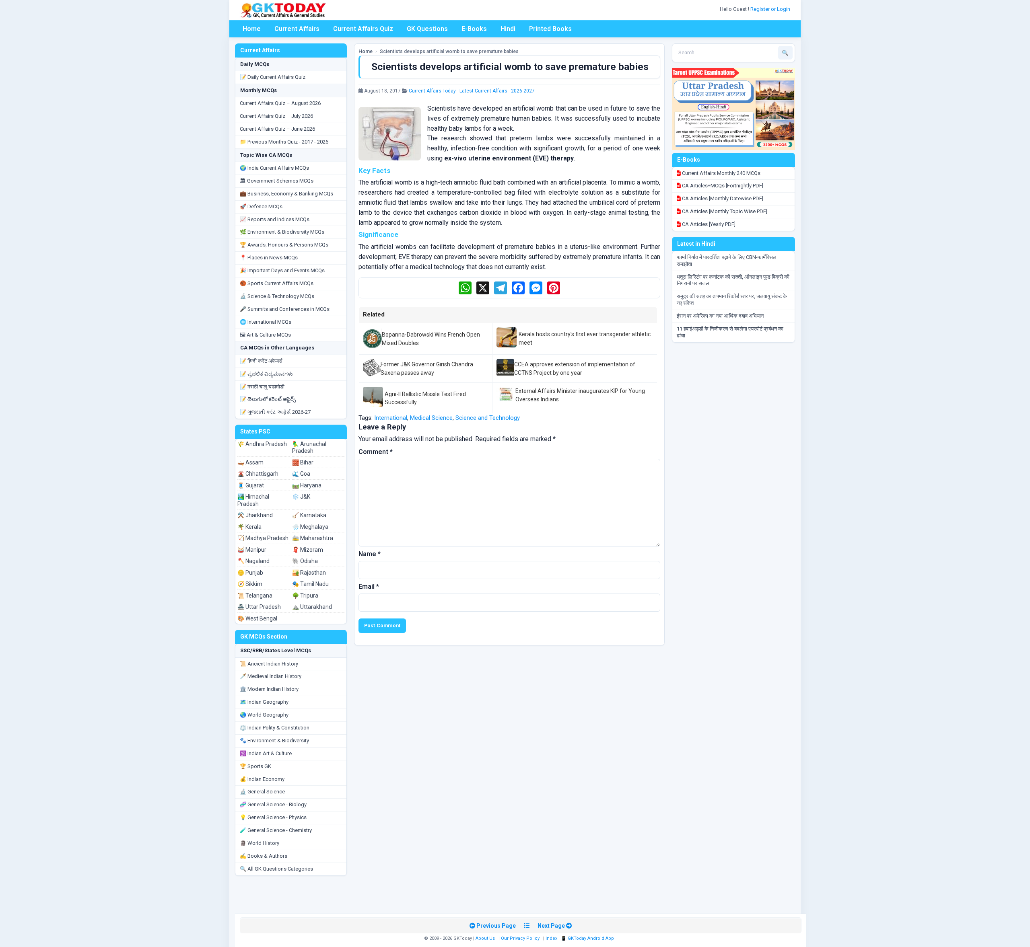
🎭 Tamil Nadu (310, 584)
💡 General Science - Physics (273, 817)
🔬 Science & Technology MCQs (277, 296)
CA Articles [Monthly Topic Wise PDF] (724, 211)
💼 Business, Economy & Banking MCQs (286, 194)
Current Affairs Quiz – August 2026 (280, 103)
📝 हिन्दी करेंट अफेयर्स (261, 361)
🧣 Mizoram (307, 549)
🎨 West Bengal (257, 618)
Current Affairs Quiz (363, 29)
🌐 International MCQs (265, 322)
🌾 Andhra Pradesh (262, 444)
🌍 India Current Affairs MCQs (274, 168)
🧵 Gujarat (250, 485)
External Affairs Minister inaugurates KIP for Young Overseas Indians (580, 395)
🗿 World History (259, 843)
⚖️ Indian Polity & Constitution (274, 728)
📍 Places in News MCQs (269, 258)
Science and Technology (487, 417)
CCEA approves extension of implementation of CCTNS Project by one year (574, 368)
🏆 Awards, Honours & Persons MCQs (284, 245)
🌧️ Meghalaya (310, 527)
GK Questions (427, 29)
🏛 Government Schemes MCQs (276, 181)
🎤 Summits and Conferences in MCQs (285, 309)
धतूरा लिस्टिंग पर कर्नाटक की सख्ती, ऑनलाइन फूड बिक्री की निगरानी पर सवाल (733, 280)
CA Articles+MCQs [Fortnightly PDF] (722, 186)
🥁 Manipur (251, 549)
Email (368, 586)
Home (252, 29)
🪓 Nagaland (253, 561)
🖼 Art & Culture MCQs (265, 335)
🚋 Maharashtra (312, 538)
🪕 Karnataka (309, 515)
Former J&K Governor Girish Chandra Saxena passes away (427, 368)
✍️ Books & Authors (263, 856)
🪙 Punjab (250, 572)
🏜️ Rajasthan (309, 572)
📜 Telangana (254, 595)
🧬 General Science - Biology (273, 804)
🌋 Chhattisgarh (257, 473)
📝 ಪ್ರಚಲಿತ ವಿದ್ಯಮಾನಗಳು (266, 374)
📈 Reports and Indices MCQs (274, 219)
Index (551, 938)
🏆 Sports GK (255, 766)
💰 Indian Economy (262, 779)
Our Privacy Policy (520, 938)
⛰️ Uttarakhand (312, 607)
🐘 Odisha (305, 561)
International (390, 417)
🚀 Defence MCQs (261, 206)
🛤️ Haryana (306, 485)
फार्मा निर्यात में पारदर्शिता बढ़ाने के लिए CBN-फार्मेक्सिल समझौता (727, 260)
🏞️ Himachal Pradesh (253, 500)
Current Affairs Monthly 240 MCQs (720, 173)
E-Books (474, 29)
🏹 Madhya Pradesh (262, 538)
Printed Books (550, 29)
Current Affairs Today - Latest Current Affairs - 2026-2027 (472, 91)
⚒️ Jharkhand (255, 515)
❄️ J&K (301, 496)
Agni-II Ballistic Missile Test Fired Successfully (425, 398)
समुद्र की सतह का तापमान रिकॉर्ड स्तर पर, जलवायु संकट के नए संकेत (732, 299)
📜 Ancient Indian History (269, 664)
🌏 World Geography (264, 715)
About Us (485, 938)
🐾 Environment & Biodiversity (274, 740)
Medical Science (431, 417)
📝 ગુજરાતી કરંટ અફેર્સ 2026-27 (275, 412)
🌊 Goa (301, 473)
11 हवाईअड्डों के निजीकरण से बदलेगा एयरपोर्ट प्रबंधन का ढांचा (730, 332)
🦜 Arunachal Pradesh (309, 447)
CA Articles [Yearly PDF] (708, 224)
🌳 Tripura (305, 595)
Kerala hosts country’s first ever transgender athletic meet (585, 338)
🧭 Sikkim (249, 584)
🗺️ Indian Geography (264, 702)
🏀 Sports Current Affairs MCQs (276, 283)
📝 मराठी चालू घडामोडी (262, 387)
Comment (375, 452)
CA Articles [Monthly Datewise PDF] (722, 198)
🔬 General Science (262, 792)
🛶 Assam (250, 462)
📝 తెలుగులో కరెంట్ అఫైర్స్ (268, 399)
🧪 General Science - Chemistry (276, 830)
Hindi (508, 29)
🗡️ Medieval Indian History (270, 676)
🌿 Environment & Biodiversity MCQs (282, 232)
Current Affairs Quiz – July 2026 (276, 116)
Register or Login (770, 9)
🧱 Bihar (302, 462)
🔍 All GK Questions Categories (276, 869)
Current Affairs (296, 29)
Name (369, 554)
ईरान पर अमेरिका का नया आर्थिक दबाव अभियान (720, 316)
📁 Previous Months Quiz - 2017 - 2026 (284, 142)
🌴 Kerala (249, 527)
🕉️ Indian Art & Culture (266, 753)
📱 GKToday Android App (588, 938)
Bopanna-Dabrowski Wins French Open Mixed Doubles (431, 338)
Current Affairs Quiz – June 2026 (277, 129)
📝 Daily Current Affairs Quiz (272, 77)
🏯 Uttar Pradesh (259, 607)
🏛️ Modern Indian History (269, 689)
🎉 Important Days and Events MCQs (282, 270)
